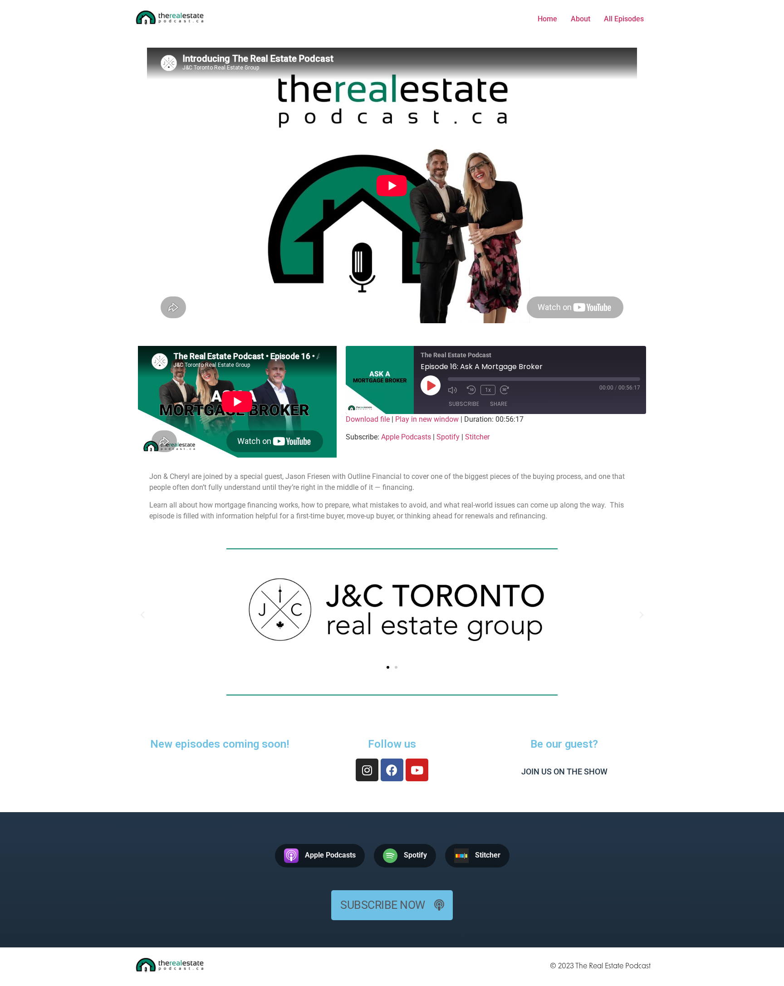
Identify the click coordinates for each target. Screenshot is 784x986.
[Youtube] (417, 770)
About (580, 19)
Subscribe (464, 404)
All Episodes (624, 19)
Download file (368, 419)
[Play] (431, 385)
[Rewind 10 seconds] (471, 389)
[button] (388, 667)
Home (547, 19)
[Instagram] (367, 770)
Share (498, 404)
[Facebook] (392, 770)
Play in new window (427, 419)
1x (488, 390)
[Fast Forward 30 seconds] (507, 389)
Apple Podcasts (406, 437)
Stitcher (477, 437)
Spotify (448, 437)
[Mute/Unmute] (455, 390)
